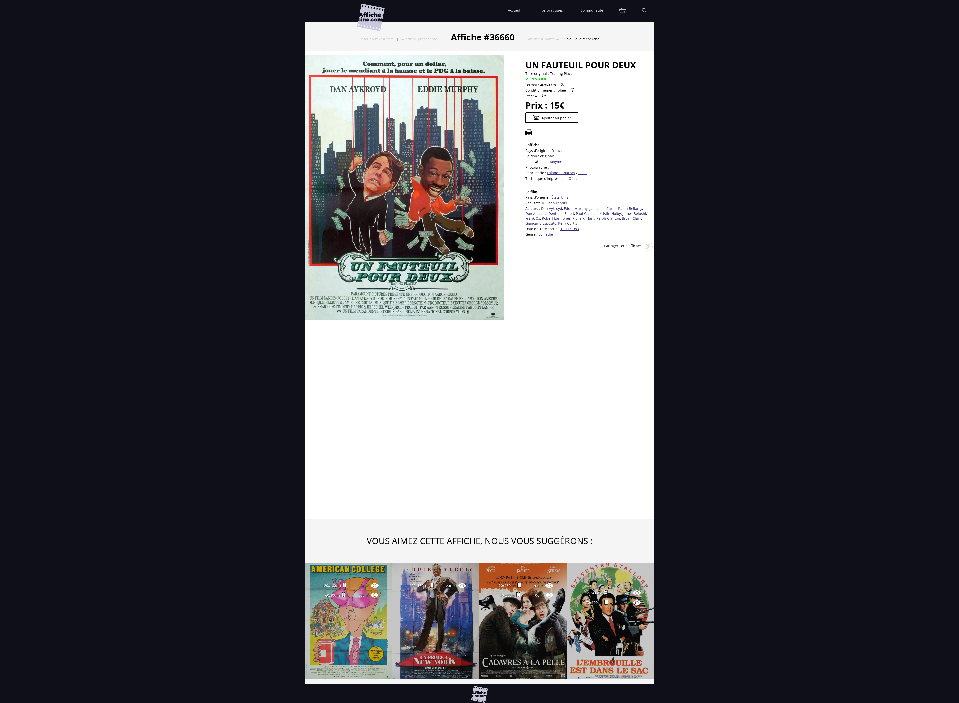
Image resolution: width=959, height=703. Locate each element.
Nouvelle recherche (583, 39)
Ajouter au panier (556, 118)
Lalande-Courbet (561, 172)
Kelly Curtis (567, 223)
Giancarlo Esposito (540, 223)
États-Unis (559, 197)
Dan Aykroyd (551, 208)
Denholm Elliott (561, 213)
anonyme (554, 161)
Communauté (591, 10)
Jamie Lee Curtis (602, 208)
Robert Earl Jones (556, 218)
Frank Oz (532, 218)
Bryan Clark (631, 218)
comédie (546, 234)
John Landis (557, 203)
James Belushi (634, 213)
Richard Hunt (583, 218)
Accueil (514, 10)
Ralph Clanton (608, 218)
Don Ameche (536, 213)
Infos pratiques (550, 10)
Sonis (582, 172)
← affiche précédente (419, 39)
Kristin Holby (610, 213)
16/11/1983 (569, 228)
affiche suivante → (543, 39)
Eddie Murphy (576, 208)
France (557, 150)
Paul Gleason (587, 213)
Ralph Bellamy (630, 208)
